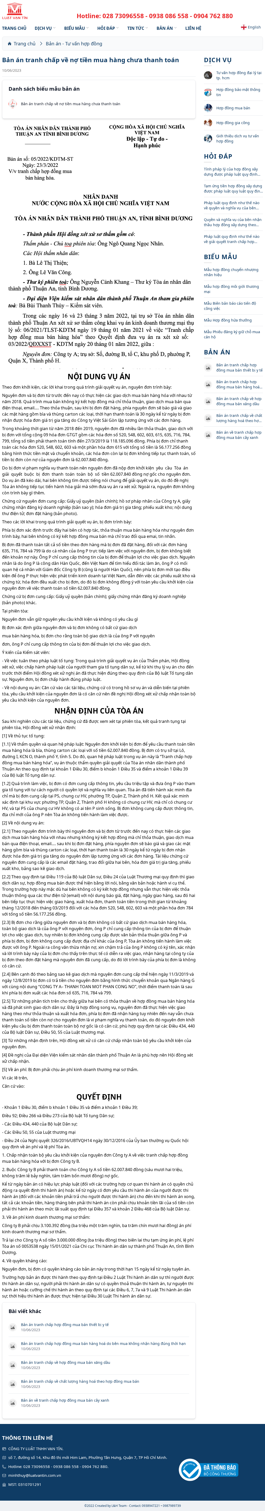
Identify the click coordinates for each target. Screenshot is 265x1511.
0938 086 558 (168, 15)
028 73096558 (123, 15)
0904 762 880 (213, 15)
